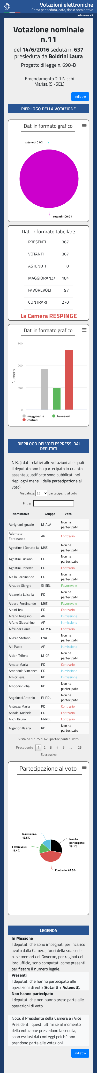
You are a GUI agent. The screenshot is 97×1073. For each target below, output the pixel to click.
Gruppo (50, 513)
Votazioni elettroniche (66, 4)
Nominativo (20, 513)
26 (79, 747)
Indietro (80, 96)
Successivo (49, 754)
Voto (68, 513)
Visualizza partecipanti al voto (48, 493)
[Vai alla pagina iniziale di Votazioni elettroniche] (12, 6)
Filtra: (27, 503)
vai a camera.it (85, 14)
